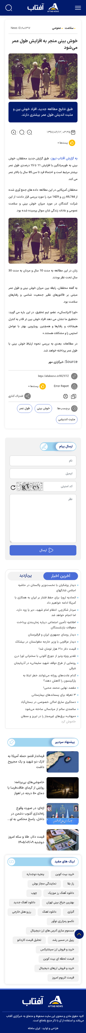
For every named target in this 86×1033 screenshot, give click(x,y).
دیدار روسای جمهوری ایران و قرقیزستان (52, 635)
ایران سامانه (34, 1028)
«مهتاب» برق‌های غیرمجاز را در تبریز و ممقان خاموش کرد (48, 719)
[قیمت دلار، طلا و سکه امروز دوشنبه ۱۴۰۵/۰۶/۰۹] (61, 839)
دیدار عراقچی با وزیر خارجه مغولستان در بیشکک (45, 642)
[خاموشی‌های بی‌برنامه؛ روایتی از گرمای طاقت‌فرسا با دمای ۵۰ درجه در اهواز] (61, 787)
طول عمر (24, 408)
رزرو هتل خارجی (21, 912)
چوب (34, 893)
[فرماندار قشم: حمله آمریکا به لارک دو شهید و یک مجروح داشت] (61, 761)
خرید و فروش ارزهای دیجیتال (56, 968)
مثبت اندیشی (66, 419)
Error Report (61, 386)
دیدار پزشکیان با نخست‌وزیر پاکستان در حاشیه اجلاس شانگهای (47, 588)
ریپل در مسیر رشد (63, 940)
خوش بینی (43, 408)
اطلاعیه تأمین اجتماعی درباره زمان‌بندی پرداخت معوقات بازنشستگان (46, 625)
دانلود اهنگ (49, 912)
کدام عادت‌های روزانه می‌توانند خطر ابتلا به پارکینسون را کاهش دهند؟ (49, 678)
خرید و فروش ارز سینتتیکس (57, 949)
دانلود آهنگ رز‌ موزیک (61, 893)
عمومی (56, 28)
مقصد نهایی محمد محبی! (59, 688)
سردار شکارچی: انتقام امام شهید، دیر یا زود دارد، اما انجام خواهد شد (46, 613)
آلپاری (70, 912)
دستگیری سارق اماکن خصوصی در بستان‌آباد (48, 702)
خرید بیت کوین (64, 874)
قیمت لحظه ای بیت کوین (58, 959)
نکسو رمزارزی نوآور (62, 921)
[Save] (73, 396)
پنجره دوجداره (35, 874)
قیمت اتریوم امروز (63, 977)
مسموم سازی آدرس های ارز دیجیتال (52, 930)
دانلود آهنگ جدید (24, 902)
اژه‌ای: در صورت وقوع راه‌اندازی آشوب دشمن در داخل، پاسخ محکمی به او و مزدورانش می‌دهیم (26, 814)
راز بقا (70, 883)
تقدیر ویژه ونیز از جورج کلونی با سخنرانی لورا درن (45, 656)
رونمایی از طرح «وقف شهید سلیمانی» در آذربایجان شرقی (45, 666)
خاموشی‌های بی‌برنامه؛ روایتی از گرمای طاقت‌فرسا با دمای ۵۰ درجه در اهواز (26, 788)
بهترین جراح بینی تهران (60, 902)
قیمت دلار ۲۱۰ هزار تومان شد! (57, 649)
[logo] (43, 7)
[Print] (65, 396)
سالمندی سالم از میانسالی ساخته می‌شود (50, 709)
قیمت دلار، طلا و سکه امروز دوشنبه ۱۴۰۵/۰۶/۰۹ (26, 839)
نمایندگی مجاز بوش (44, 883)
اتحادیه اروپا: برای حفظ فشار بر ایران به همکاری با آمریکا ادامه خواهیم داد (45, 600)
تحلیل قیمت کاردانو (29, 940)
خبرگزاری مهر (56, 362)
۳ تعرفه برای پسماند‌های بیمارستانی (53, 695)
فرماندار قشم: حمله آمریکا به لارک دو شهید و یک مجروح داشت (26, 762)
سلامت (69, 28)
